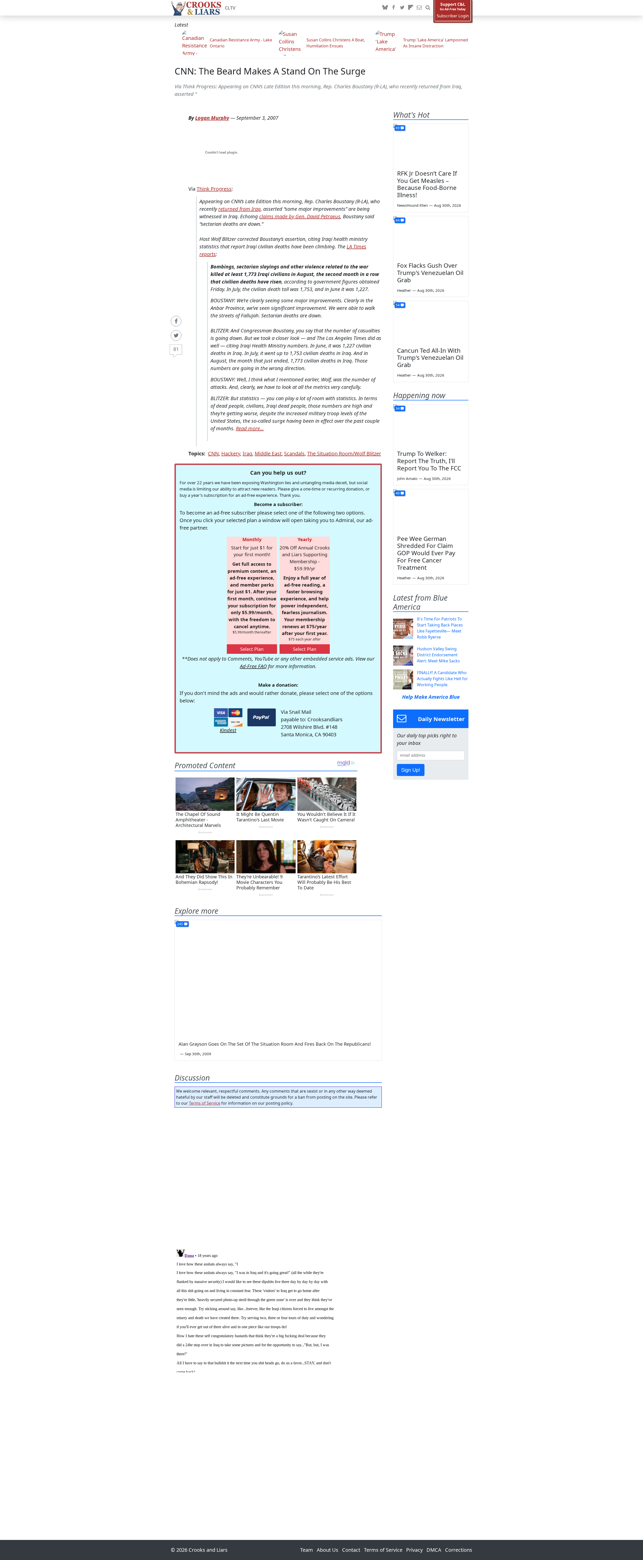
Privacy (414, 1549)
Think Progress (214, 188)
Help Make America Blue (431, 696)
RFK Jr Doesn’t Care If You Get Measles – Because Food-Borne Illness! (427, 184)
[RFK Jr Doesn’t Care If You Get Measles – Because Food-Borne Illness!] (430, 145)
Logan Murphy (212, 117)
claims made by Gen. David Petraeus (299, 216)
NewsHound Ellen (412, 205)
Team (306, 1549)
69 (398, 127)
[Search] (428, 8)
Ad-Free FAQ (253, 666)
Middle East (268, 453)
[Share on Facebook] (176, 321)
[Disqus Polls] (278, 1176)
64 (398, 220)
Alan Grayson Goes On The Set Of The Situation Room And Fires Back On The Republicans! (275, 1044)
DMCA (433, 1549)
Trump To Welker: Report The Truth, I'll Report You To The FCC (429, 460)
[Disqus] (278, 1309)
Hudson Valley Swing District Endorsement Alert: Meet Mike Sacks (438, 655)
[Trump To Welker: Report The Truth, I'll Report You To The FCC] (430, 425)
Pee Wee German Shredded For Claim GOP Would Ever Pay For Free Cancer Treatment (426, 553)
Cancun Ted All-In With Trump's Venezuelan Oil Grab (430, 357)
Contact (351, 1549)
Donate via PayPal (261, 717)
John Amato (407, 478)
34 (398, 408)
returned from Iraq (239, 208)
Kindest (228, 730)
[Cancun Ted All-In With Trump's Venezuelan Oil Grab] (430, 322)
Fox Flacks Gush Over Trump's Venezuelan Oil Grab (430, 272)
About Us (327, 1549)
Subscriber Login (453, 16)
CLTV (230, 8)
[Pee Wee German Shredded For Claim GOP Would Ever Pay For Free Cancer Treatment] (430, 510)
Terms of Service (204, 1103)
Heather (404, 290)
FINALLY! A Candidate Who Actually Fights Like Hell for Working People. (442, 678)
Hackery (230, 453)
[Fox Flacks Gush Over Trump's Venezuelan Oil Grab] (430, 237)
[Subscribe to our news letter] (419, 8)
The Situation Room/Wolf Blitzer (344, 453)
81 (176, 349)
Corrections (458, 1549)
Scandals (294, 453)
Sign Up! (410, 770)
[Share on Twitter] (176, 335)
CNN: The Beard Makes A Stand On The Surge (270, 71)
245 (180, 923)
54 (398, 305)
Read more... (250, 428)
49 (398, 493)
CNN (213, 453)
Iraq (247, 453)
